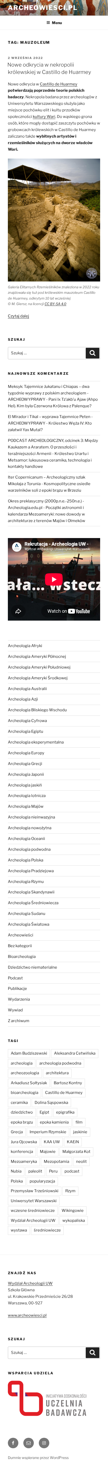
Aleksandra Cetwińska (74, 1053)
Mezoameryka (24, 1161)
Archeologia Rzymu (26, 881)
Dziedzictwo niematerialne (32, 967)
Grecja (17, 1132)
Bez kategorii (20, 945)
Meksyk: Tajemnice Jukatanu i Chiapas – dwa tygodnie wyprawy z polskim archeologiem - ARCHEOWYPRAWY (48, 393)
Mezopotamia (56, 1161)
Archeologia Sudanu (26, 913)
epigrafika (65, 1112)
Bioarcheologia (22, 956)
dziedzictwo (22, 1112)
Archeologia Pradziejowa (31, 871)
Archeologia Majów (26, 806)
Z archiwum (18, 1020)
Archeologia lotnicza (27, 795)
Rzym (70, 1191)
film (79, 1122)
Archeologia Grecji (25, 763)
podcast (71, 1171)
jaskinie (80, 1132)
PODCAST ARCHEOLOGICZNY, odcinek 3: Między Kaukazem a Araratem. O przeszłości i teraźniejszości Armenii (53, 447)
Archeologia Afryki (25, 645)
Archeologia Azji (23, 699)
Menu (57, 22)
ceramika (19, 1102)
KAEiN (73, 1142)
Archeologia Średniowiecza (33, 903)
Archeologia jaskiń (25, 785)
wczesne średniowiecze (33, 1210)
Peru (53, 1171)
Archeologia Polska (25, 860)
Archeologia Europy (26, 753)
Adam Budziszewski (29, 1053)
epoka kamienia (54, 1122)
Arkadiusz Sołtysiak (29, 1083)
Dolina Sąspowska (51, 1102)
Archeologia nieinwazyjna (31, 817)
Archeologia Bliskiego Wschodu (37, 710)
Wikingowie (73, 1210)
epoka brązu (22, 1122)
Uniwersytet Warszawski (34, 1200)
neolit (81, 1161)
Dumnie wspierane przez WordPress (38, 1457)
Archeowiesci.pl (43, 8)
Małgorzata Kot (76, 1151)
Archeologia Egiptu (25, 731)
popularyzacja (42, 1181)
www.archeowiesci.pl (27, 1315)
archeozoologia (25, 1073)
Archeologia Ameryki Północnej (37, 656)
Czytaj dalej (18, 316)
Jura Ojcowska (24, 1142)
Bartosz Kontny (68, 1083)
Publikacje (17, 988)
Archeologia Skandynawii (31, 892)
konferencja (22, 1151)
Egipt (44, 1112)
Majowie (48, 1151)
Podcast (15, 978)
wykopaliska (73, 1220)
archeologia (22, 1063)
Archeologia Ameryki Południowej (39, 667)
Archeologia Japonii (26, 774)
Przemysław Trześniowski (34, 1191)
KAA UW (52, 1142)
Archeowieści (20, 935)
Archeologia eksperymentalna (36, 742)
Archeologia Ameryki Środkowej (38, 678)
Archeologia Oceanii (26, 838)
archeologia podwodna (60, 1063)
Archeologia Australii (27, 688)
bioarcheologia (24, 1092)
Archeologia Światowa (28, 924)
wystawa (19, 1230)
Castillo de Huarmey (64, 1092)
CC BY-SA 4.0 (55, 304)
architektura (57, 1073)
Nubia (16, 1171)
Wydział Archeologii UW (33, 1220)
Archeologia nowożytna (29, 828)
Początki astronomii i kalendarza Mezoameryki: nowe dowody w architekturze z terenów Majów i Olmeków (46, 514)
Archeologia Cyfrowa (27, 720)
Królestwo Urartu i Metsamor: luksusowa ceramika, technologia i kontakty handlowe (50, 460)
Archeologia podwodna (29, 849)
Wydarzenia (19, 999)
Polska (17, 1181)
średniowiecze (47, 1230)
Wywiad (15, 1010)
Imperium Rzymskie (48, 1132)
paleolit (35, 1171)
